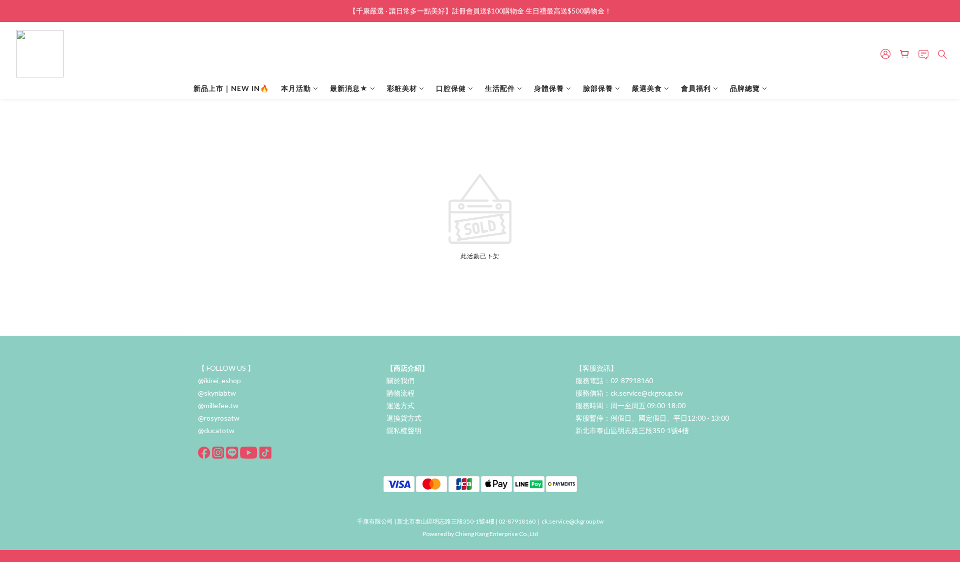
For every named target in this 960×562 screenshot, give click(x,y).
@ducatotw (216, 430)
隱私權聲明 (404, 430)
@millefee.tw (218, 405)
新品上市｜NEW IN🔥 (231, 88)
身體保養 (549, 88)
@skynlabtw (217, 393)
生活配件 (500, 88)
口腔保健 (451, 88)
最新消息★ (349, 88)
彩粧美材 (402, 88)
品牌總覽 (745, 88)
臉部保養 (598, 88)
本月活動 (296, 88)
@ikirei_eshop (219, 380)
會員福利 (696, 88)
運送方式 (400, 405)
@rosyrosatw (219, 418)
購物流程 (400, 393)
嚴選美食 (647, 88)
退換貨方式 (404, 418)
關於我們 (400, 380)
